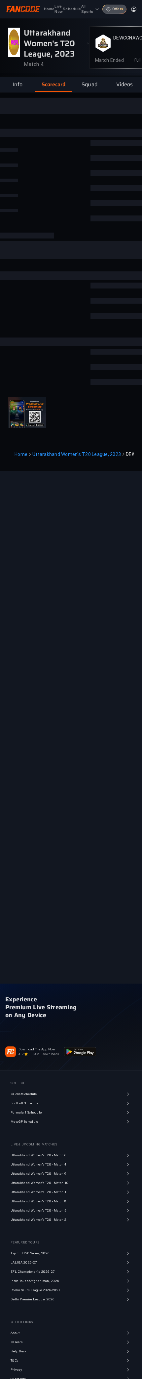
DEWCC (121, 37)
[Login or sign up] (133, 9)
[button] (17, 84)
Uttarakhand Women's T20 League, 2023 (76, 454)
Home (21, 454)
